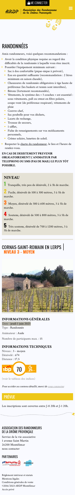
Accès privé (8, 489)
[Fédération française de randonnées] (12, 466)
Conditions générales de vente (17, 482)
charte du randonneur (33, 144)
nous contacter (11, 449)
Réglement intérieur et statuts (17, 475)
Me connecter (39, 3)
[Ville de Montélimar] (27, 466)
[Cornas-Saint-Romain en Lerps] (37, 311)
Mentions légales (10, 479)
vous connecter (56, 386)
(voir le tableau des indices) (18, 379)
